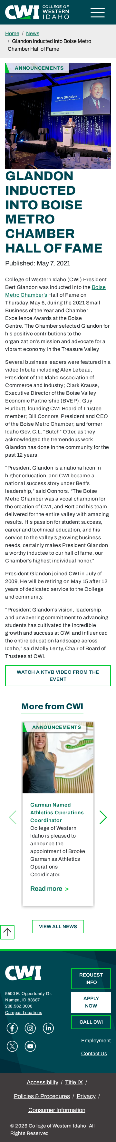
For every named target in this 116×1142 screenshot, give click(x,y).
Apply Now (91, 1002)
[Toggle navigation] (98, 13)
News (32, 33)
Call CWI (91, 1022)
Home (12, 33)
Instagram (30, 1028)
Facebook (12, 1028)
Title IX (74, 1082)
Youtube (30, 1046)
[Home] (23, 972)
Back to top (7, 932)
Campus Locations (23, 1012)
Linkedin (48, 1028)
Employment (96, 1040)
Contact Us (94, 1053)
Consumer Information (56, 1110)
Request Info (91, 978)
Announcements (39, 68)
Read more (58, 888)
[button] (103, 817)
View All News (58, 926)
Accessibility (42, 1082)
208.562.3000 (18, 1006)
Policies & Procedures (42, 1096)
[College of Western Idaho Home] (37, 12)
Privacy (86, 1096)
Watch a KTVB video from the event (58, 676)
